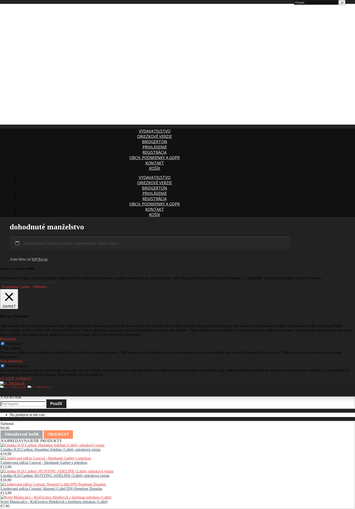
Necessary (13, 344)
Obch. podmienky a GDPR (154, 157)
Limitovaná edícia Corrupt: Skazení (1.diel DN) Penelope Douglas (51, 489)
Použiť (56, 404)
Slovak (19, 383)
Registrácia (154, 152)
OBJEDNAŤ (58, 434)
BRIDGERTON (154, 141)
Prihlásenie (154, 147)
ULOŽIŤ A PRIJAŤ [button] (15, 379)
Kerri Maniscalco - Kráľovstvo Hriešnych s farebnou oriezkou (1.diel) (54, 502)
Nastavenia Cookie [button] (15, 287)
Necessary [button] (8, 339)
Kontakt (154, 163)
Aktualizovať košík (22, 434)
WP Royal (39, 259)
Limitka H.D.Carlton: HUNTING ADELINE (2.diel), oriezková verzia (55, 476)
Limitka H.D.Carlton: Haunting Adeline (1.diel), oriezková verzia (50, 449)
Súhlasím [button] (40, 287)
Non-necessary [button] (11, 361)
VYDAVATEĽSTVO (154, 131)
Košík (154, 168)
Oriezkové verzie (154, 136)
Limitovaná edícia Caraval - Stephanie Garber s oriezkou (44, 462)
